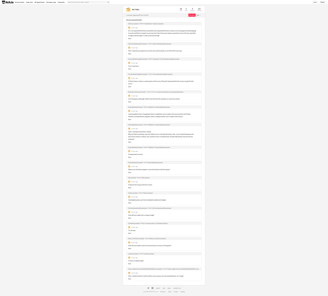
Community (61, 2)
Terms (169, 291)
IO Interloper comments (134, 223)
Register (322, 2)
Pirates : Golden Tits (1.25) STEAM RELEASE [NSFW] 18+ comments (145, 269)
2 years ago (134, 27)
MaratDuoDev (148, 23)
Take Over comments (133, 23)
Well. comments (132, 177)
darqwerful (156, 59)
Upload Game (40, 2)
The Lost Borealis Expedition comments (138, 59)
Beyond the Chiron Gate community (137, 92)
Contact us (177, 288)
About (158, 288)
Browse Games (19, 2)
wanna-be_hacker (150, 223)
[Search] (108, 2)
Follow (193, 15)
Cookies (183, 291)
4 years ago (134, 257)
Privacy (176, 291)
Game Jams (29, 2)
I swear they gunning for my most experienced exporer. (170, 92)
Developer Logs (51, 2)
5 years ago (134, 273)
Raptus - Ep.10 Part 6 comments (136, 238)
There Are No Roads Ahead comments (137, 43)
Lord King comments (133, 253)
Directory (163, 291)
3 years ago (134, 197)
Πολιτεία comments (133, 193)
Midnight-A (151, 107)
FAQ (164, 288)
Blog (169, 288)
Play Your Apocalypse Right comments (137, 208)
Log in (315, 2)
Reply (129, 38)
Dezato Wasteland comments (135, 107)
